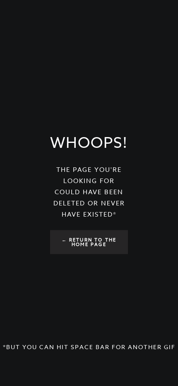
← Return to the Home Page (89, 242)
